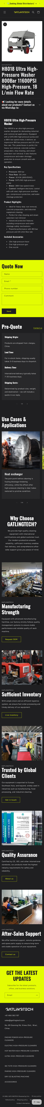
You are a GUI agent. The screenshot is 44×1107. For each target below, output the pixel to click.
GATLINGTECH (13, 1096)
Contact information (23, 1103)
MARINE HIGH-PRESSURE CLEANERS (20, 1071)
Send (9, 311)
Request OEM (11, 639)
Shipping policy (22, 1100)
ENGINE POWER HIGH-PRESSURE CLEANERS (19, 1038)
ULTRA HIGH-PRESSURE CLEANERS (19, 1056)
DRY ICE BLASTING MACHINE (17, 1077)
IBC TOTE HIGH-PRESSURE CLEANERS (20, 1066)
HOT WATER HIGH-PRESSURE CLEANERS (22, 1051)
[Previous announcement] (4, 3)
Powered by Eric (24, 1096)
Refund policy (10, 1100)
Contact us (37, 328)
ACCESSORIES (11, 1082)
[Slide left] (16, 403)
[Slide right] (27, 403)
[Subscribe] (36, 995)
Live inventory (11, 715)
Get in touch (11, 800)
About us (9, 879)
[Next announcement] (39, 3)
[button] (4, 12)
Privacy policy (36, 1096)
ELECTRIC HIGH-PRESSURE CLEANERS (21, 1046)
